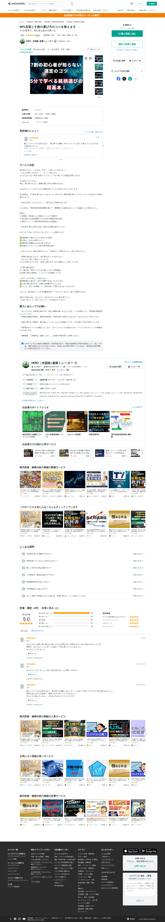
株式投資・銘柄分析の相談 (75, 22)
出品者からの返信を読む (34, 658)
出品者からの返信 (30, 155)
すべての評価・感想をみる (93, 132)
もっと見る (28, 151)
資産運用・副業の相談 (34, 22)
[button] (127, 71)
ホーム (22, 22)
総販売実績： (64, 41)
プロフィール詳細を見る (133, 362)
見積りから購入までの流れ (128, 50)
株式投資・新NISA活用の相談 (54, 22)
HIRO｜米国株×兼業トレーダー (52, 363)
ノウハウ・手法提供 (42, 122)
